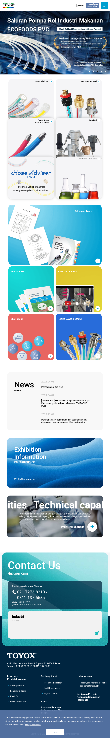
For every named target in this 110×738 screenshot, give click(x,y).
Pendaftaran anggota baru (93, 5)
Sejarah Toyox (50, 693)
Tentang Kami (49, 676)
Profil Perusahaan (52, 688)
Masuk (81, 5)
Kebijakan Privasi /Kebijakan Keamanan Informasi (88, 697)
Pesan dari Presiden (53, 683)
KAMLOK (14, 696)
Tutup (55, 732)
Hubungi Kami (84, 676)
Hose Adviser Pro (18, 702)
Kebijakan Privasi (33, 724)
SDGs (44, 701)
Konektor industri (18, 691)
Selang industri (17, 685)
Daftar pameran (26, 479)
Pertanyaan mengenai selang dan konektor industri (93, 684)
